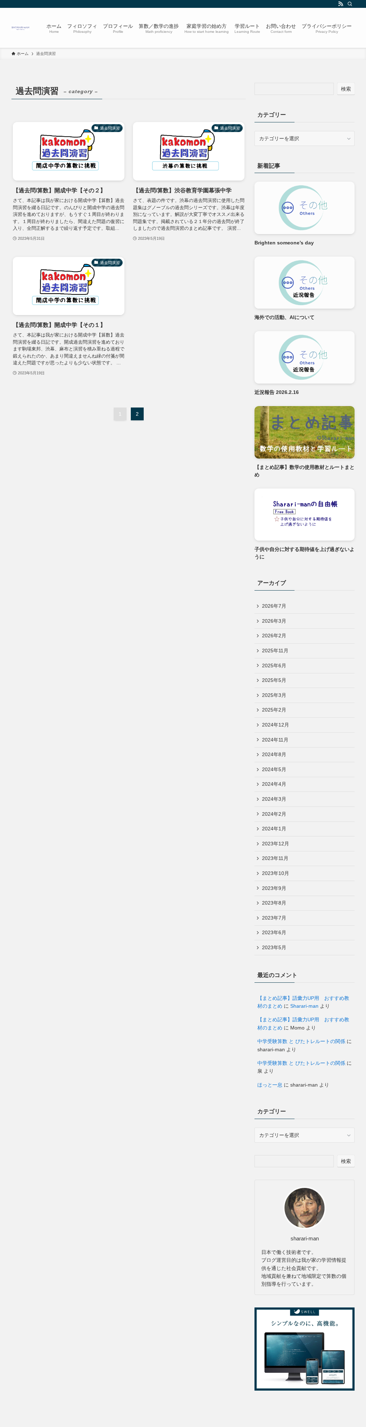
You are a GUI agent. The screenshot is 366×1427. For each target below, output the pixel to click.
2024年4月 (274, 784)
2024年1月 (274, 828)
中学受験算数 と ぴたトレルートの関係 (301, 1041)
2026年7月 (274, 606)
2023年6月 (274, 932)
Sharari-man (304, 1006)
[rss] (340, 4)
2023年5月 (274, 947)
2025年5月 (274, 680)
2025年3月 (274, 695)
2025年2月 (274, 710)
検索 (346, 89)
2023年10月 (275, 873)
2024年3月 (274, 799)
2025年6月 (274, 665)
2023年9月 (274, 888)
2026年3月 (274, 621)
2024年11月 (275, 740)
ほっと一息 (269, 1085)
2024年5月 (274, 769)
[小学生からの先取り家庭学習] (20, 28)
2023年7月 (274, 918)
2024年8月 (274, 754)
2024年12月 (275, 725)
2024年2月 (274, 814)
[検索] (350, 4)
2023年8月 (274, 903)
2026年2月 (274, 635)
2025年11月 (275, 650)
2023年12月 (275, 843)
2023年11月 (275, 858)
